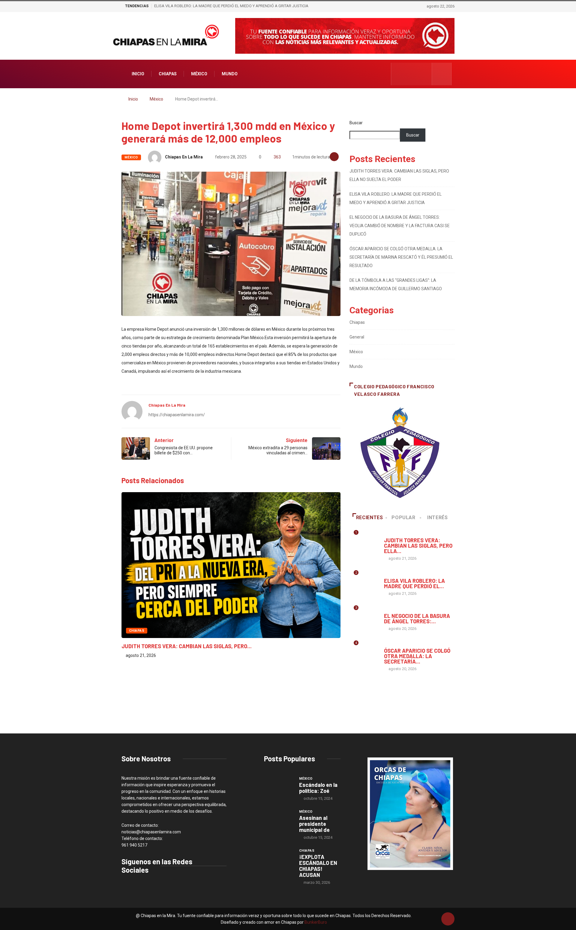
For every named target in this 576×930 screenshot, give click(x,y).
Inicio (133, 99)
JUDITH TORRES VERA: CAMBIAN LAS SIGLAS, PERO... (187, 646)
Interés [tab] (437, 517)
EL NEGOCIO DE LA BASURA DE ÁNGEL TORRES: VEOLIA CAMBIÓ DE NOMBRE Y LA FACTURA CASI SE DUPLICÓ (400, 225)
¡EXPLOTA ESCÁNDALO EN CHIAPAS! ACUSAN (318, 865)
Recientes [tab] (369, 517)
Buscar (356, 122)
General (357, 337)
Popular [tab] (403, 517)
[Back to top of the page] (448, 919)
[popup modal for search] (442, 74)
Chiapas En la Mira (184, 157)
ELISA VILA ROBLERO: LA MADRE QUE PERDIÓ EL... (414, 583)
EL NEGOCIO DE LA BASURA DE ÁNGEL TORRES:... (417, 618)
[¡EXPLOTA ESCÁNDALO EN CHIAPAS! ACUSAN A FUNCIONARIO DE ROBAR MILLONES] (278, 858)
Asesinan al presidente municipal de (314, 823)
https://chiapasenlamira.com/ (176, 414)
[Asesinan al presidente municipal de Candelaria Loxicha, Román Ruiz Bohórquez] (278, 819)
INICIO (138, 73)
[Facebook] (399, 73)
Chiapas (168, 73)
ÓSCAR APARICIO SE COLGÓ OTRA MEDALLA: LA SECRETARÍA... (417, 656)
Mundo (230, 73)
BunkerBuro (315, 922)
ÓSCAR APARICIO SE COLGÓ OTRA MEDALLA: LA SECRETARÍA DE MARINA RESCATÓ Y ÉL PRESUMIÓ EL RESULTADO (401, 257)
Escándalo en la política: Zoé (318, 787)
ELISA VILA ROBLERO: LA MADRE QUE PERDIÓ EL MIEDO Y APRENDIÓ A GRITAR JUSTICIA (231, 6)
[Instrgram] (408, 73)
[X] (418, 73)
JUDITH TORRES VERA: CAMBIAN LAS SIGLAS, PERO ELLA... (418, 545)
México (199, 73)
